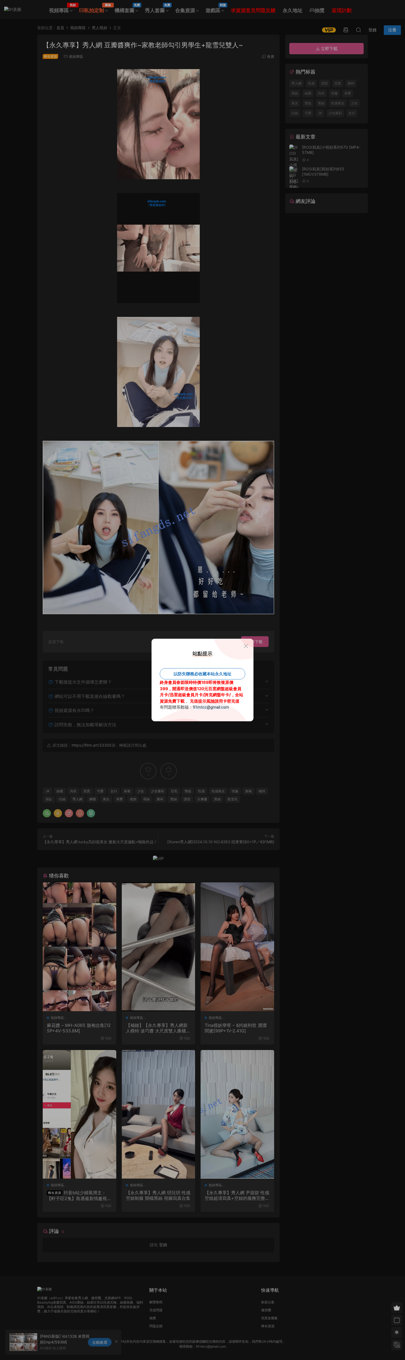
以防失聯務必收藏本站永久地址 (202, 673)
